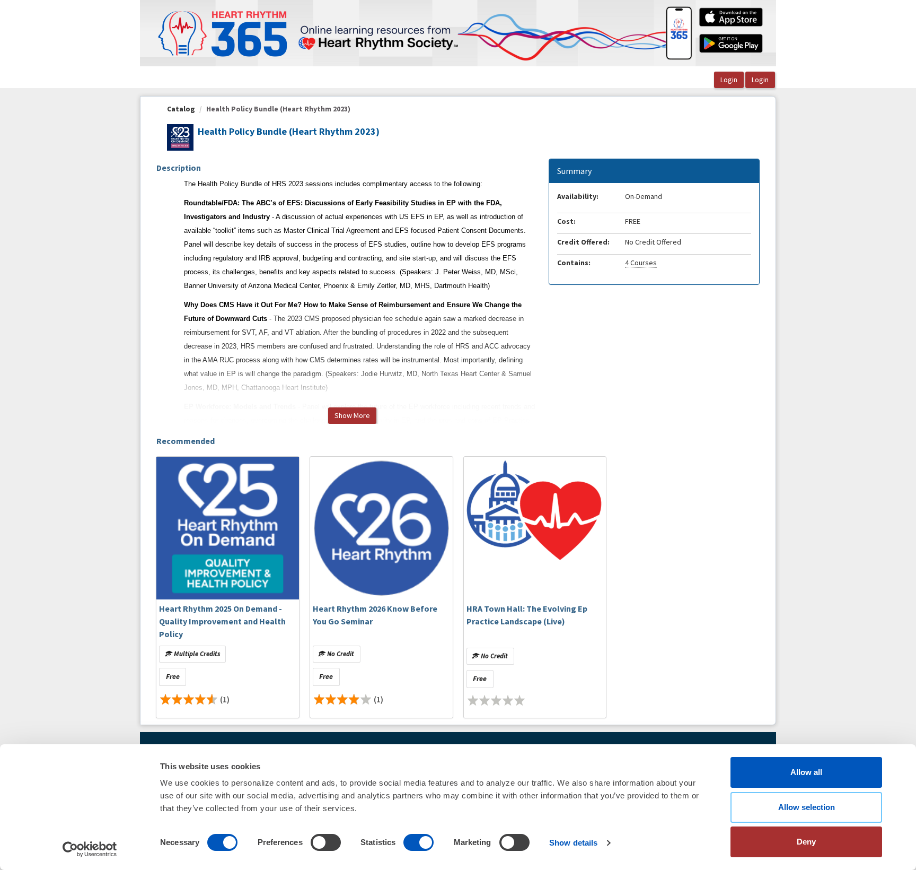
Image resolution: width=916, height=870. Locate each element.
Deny (806, 841)
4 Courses (641, 262)
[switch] (326, 842)
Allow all (806, 772)
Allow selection (806, 807)
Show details (573, 842)
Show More (352, 415)
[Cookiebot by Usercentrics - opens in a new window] (89, 849)
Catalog (181, 109)
